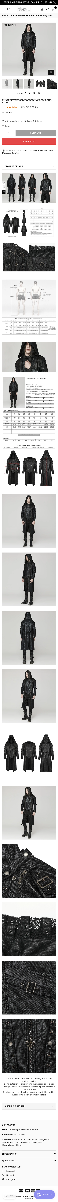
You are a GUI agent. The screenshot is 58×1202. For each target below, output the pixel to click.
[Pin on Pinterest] (34, 93)
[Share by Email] (38, 93)
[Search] (8, 9)
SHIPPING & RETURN (15, 1106)
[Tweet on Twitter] (29, 93)
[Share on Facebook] (25, 93)
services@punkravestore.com (23, 1129)
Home (5, 15)
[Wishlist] (47, 9)
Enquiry (8, 126)
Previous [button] (4, 49)
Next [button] (53, 49)
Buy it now (29, 141)
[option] (29, 49)
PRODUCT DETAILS (14, 166)
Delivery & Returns (33, 121)
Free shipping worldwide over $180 (29, 2)
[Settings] (41, 9)
